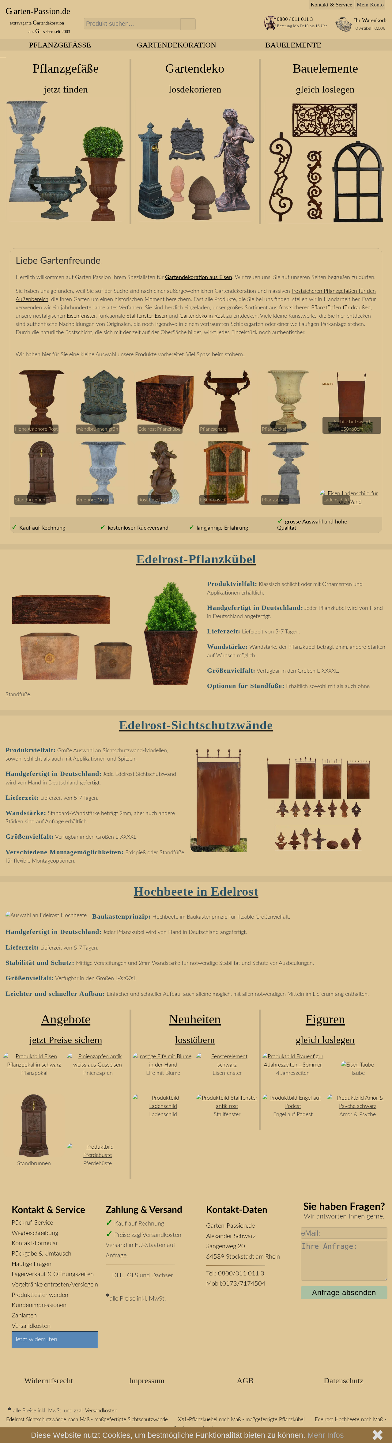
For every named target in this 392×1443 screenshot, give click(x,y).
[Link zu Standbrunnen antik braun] (34, 1155)
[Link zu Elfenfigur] (163, 1065)
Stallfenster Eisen (146, 316)
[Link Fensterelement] (227, 1065)
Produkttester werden (40, 1295)
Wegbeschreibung (35, 1233)
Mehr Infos (325, 1435)
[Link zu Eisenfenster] (227, 1106)
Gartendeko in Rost (202, 316)
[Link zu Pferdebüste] (97, 1155)
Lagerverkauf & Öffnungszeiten (53, 1274)
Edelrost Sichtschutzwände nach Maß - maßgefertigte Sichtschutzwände (87, 1419)
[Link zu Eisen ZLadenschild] (163, 1106)
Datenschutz (344, 1380)
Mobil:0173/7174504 (236, 1284)
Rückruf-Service (32, 1223)
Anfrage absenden (344, 1292)
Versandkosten (31, 1326)
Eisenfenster (81, 316)
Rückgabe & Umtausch (41, 1254)
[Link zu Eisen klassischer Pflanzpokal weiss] (288, 431)
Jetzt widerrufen (36, 1339)
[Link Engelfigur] (293, 1106)
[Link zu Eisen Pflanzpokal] (34, 1065)
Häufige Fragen (31, 1264)
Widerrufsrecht (48, 1380)
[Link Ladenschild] (350, 502)
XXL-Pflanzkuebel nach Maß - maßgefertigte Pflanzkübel (241, 1419)
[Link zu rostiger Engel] (165, 502)
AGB (245, 1380)
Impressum (146, 1380)
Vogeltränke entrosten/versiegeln (55, 1285)
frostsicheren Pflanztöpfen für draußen (325, 308)
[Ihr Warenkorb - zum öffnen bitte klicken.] (343, 31)
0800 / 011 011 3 (295, 19)
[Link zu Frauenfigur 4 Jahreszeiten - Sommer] (293, 1065)
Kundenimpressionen (39, 1305)
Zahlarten (24, 1316)
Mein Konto (370, 5)
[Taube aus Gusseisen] (357, 1065)
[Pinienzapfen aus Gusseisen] (97, 1065)
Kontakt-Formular (35, 1243)
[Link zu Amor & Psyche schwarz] (357, 1106)
